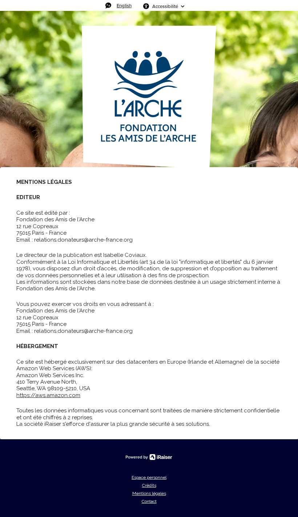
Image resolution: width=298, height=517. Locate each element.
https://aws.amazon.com (48, 395)
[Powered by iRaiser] (149, 457)
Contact (149, 501)
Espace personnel (149, 477)
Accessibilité (165, 6)
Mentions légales (149, 493)
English (124, 5)
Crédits (149, 485)
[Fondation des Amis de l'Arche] (149, 97)
